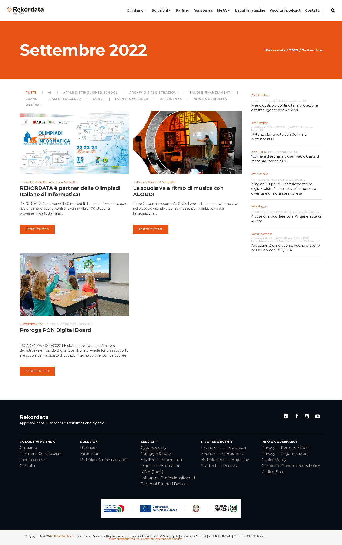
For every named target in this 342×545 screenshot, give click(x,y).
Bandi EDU (85, 324)
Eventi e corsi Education (223, 447)
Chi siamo (28, 447)
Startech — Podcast (219, 466)
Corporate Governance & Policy (291, 466)
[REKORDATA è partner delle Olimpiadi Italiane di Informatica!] (74, 142)
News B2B (300, 101)
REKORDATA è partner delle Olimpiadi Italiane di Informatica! (70, 191)
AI (256, 127)
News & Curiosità (281, 179)
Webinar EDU (313, 241)
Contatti (27, 466)
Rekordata (275, 50)
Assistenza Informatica (161, 460)
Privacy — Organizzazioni (285, 453)
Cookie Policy (274, 460)
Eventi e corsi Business (222, 453)
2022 (293, 50)
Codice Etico (273, 472)
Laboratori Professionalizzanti (168, 478)
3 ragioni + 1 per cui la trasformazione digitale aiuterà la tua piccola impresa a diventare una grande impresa (283, 188)
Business (88, 447)
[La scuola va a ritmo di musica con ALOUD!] (187, 142)
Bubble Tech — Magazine (225, 460)
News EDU (70, 182)
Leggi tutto (37, 229)
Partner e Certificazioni (41, 453)
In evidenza (56, 182)
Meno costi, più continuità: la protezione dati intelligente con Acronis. (284, 107)
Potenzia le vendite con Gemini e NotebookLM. (278, 136)
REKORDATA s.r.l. (62, 536)
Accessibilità (262, 238)
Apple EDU (278, 238)
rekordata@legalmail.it (123, 539)
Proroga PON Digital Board (55, 330)
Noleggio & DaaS (156, 453)
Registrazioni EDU (292, 241)
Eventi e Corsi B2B (266, 101)
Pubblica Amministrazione (104, 460)
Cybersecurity (154, 447)
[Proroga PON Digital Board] (74, 284)
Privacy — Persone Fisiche (286, 447)
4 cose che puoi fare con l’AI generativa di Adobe (286, 218)
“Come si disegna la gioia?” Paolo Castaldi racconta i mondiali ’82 (285, 158)
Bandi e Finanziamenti (63, 324)
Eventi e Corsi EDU (35, 182)
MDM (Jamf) (152, 472)
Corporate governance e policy (161, 539)
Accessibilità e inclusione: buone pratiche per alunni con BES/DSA (285, 247)
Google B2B (290, 127)
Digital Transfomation (161, 466)
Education (90, 453)
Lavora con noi (33, 460)
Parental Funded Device (164, 484)
